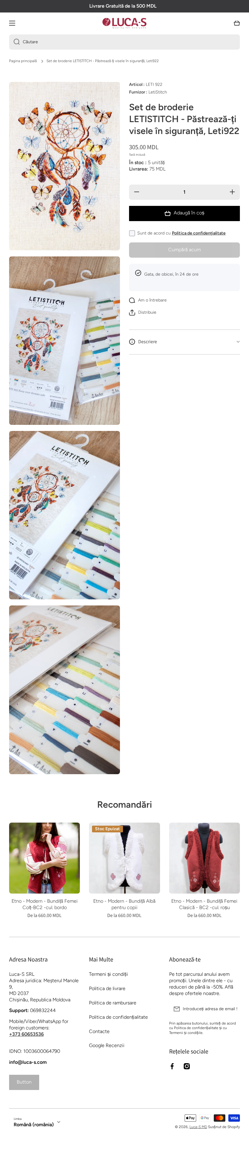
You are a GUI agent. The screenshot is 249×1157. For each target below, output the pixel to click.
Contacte (99, 1031)
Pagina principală (23, 61)
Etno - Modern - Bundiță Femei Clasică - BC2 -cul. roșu (204, 904)
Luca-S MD (198, 1127)
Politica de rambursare (112, 1003)
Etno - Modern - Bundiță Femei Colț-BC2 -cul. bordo (45, 904)
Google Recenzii (106, 1045)
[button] (237, 23)
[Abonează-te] (232, 1009)
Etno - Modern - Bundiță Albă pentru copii (124, 904)
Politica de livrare (107, 988)
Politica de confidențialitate (199, 233)
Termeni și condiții (108, 974)
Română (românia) (34, 1124)
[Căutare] (14, 42)
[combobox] (124, 42)
